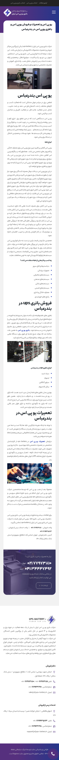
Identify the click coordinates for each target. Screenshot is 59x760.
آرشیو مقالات (43, 3)
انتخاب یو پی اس (31, 3)
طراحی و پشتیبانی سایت (39, 749)
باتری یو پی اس (24, 330)
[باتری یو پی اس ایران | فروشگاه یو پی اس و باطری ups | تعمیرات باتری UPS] (15, 12)
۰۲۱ (36, 527)
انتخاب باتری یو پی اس (18, 3)
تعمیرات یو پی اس (37, 441)
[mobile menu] (54, 10)
